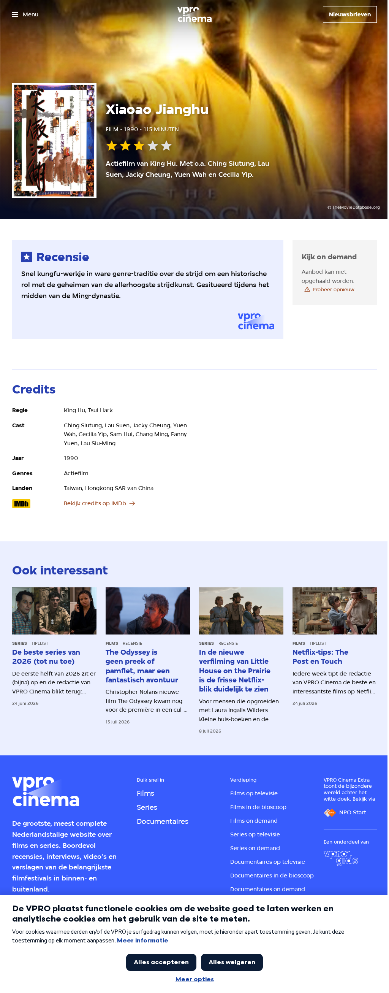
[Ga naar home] (194, 14)
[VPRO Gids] (341, 858)
